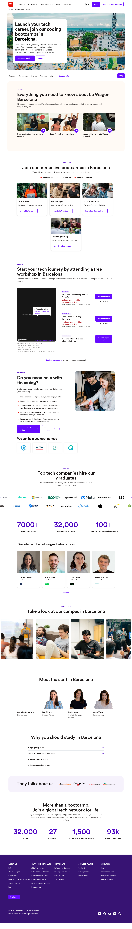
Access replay (103, 338)
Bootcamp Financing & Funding (19, 879)
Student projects (83, 872)
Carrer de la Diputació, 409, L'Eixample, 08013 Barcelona (36, 351)
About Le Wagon (14, 872)
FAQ (9, 868)
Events (34, 76)
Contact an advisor (24, 58)
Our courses (23, 76)
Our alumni (81, 868)
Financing (43, 76)
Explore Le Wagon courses (40, 883)
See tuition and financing (112, 4)
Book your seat (104, 296)
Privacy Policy (13, 913)
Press (10, 887)
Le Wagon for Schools (62, 872)
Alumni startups (83, 875)
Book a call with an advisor (26, 429)
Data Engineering (60, 236)
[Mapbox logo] (22, 340)
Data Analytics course (38, 879)
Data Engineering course (39, 875)
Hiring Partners (59, 875)
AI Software (23, 201)
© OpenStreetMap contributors (45, 340)
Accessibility (33, 913)
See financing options (49, 429)
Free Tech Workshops (108, 875)
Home (10, 10)
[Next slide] (67, 591)
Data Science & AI (92, 201)
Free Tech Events (107, 879)
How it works (12, 875)
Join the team (59, 879)
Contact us (14, 897)
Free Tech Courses (107, 872)
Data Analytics (58, 201)
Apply (96, 4)
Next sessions (36, 887)
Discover (12, 76)
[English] (86, 4)
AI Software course (38, 868)
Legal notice (23, 913)
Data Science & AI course (40, 872)
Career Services (14, 883)
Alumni (52, 76)
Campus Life (64, 76)
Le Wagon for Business (62, 868)
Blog (102, 868)
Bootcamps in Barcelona (24, 10)
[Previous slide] (64, 591)
